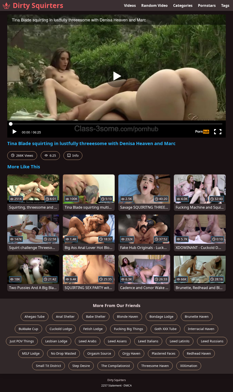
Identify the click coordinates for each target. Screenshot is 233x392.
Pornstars (207, 5)
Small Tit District (48, 366)
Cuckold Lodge (61, 329)
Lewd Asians (117, 341)
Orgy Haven (131, 353)
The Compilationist (115, 366)
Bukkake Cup (28, 329)
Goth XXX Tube (165, 329)
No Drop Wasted (63, 353)
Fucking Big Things (128, 329)
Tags (225, 5)
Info (75, 155)
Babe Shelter (96, 316)
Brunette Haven (197, 316)
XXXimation (188, 366)
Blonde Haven (127, 316)
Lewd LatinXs (180, 341)
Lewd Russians (212, 341)
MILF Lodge (31, 353)
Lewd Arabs (87, 341)
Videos (130, 5)
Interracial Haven (201, 329)
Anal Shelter (65, 316)
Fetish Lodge (93, 329)
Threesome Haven (155, 366)
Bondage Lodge (161, 316)
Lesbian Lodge (56, 341)
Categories (182, 5)
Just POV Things (22, 341)
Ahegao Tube (35, 316)
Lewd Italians (148, 341)
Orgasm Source (99, 353)
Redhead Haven (199, 353)
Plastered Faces (163, 353)
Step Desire (81, 366)
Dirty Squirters (38, 5)
